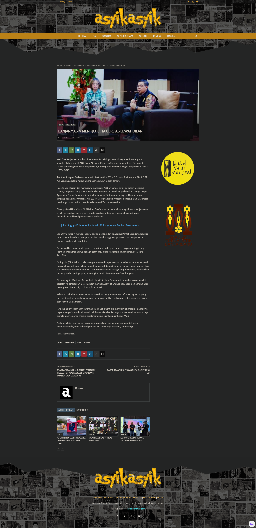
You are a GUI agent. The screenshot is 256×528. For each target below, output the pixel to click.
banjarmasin (69, 342)
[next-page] (62, 448)
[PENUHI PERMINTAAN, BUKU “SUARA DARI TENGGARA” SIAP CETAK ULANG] (71, 426)
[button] (196, 36)
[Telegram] (78, 150)
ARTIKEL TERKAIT (65, 410)
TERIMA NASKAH (123, 497)
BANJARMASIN (79, 65)
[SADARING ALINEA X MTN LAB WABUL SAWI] (103, 426)
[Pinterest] (84, 150)
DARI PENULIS (82, 410)
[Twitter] (193, 2)
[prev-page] (58, 448)
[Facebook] (184, 2)
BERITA (82, 36)
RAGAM (171, 36)
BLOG (160, 497)
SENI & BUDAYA (125, 36)
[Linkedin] (90, 150)
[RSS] (188, 2)
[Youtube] (197, 2)
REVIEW (157, 36)
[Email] (102, 150)
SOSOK (143, 36)
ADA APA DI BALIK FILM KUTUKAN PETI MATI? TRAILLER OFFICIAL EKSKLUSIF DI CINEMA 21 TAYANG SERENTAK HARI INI (76, 373)
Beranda (60, 65)
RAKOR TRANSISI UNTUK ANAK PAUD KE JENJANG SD (128, 371)
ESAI (94, 36)
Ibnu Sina (87, 342)
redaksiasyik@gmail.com (134, 508)
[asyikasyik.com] (128, 18)
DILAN (79, 342)
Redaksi (67, 138)
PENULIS (137, 497)
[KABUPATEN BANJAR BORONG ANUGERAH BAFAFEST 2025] (135, 426)
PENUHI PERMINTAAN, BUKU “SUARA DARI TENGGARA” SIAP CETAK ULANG (71, 440)
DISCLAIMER (149, 497)
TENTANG (98, 497)
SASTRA (106, 36)
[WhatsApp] (71, 150)
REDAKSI (108, 497)
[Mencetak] (96, 150)
